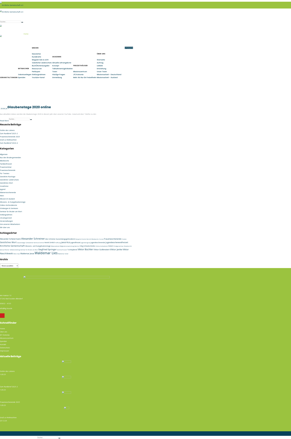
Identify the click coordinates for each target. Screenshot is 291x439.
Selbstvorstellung (15, 250)
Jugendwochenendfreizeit (116, 242)
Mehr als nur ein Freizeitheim (84, 77)
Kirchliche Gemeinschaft (12, 245)
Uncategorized (6, 218)
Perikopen (36, 71)
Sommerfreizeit (62, 250)
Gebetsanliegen (24, 74)
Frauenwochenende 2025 (10, 136)
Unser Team (102, 71)
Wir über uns (5, 227)
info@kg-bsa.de (6, 308)
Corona (101, 239)
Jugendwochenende (98, 242)
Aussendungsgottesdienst (65, 239)
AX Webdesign (32, 437)
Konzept (55, 66)
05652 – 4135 (5, 303)
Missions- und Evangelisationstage (38, 246)
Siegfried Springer (47, 249)
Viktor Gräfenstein (102, 249)
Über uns (101, 54)
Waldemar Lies (46, 253)
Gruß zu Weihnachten (8, 140)
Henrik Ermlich (49, 242)
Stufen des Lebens (7, 130)
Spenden (21, 77)
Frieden (124, 239)
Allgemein (4, 154)
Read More (4, 120)
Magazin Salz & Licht (40, 60)
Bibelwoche (4, 160)
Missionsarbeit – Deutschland (109, 74)
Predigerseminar (119, 246)
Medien (35, 48)
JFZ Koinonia (78, 74)
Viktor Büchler (85, 249)
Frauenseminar (6, 167)
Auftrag (100, 63)
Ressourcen (37, 68)
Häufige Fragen (58, 74)
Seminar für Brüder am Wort (11, 211)
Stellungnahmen (38, 74)
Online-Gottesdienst (102, 246)
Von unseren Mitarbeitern (10, 224)
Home (26, 34)
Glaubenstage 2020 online (29, 107)
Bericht (89, 239)
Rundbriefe (36, 57)
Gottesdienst (29, 242)
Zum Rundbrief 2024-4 (9, 143)
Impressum (4, 351)
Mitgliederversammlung (67, 246)
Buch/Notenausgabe (40, 66)
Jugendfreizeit (75, 242)
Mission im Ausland (7, 199)
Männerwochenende (8, 192)
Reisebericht (128, 246)
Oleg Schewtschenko (87, 246)
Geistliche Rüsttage (7, 176)
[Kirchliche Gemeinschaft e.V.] (12, 4)
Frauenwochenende (7, 170)
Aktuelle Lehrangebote (61, 63)
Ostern (110, 246)
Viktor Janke (116, 249)
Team (54, 71)
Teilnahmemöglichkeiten (62, 68)
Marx (2, 195)
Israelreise (4, 186)
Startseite (101, 60)
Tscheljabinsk (72, 250)
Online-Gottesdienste (8, 205)
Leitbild (100, 66)
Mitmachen (23, 68)
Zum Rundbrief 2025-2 (9, 133)
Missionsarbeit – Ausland (107, 77)
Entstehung (101, 68)
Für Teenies (4, 173)
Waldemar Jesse (27, 253)
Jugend (2, 189)
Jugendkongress (85, 242)
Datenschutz (5, 347)
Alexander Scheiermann (10, 239)
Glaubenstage (21, 242)
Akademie (56, 57)
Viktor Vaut (16, 254)
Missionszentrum (80, 71)
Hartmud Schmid (39, 242)
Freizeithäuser (80, 65)
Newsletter (36, 54)
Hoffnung (58, 242)
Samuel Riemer (4, 250)
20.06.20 (4, 108)
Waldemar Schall (63, 254)
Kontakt (3, 344)
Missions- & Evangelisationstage (12, 202)
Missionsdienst (55, 246)
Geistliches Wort (6, 183)
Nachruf (77, 246)
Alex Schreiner (50, 239)
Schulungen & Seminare (9, 208)
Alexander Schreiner (33, 238)
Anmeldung (57, 77)
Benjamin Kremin (80, 239)
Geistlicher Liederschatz (42, 63)
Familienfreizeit (6, 164)
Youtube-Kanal (38, 77)
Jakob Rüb (65, 242)
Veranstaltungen (9, 77)
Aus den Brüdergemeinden (10, 157)
